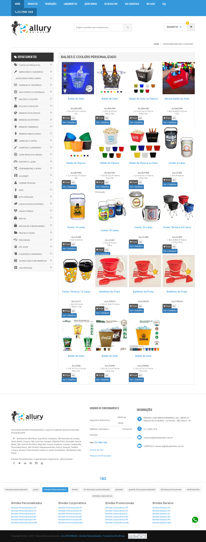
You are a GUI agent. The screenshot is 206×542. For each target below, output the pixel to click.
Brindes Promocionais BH (70, 516)
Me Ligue (151, 3)
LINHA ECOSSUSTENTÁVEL (31, 204)
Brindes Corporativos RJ (116, 513)
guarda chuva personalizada (142, 489)
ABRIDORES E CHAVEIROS (31, 72)
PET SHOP (23, 247)
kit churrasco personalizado (97, 489)
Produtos (33, 3)
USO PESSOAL (26, 268)
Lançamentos (70, 3)
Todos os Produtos (29, 65)
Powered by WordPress (114, 536)
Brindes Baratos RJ (161, 513)
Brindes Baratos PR (161, 519)
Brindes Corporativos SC (116, 511)
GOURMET (24, 176)
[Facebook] (13, 463)
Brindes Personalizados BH (24, 516)
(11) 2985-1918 (25, 12)
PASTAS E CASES (27, 233)
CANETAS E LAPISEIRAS (30, 147)
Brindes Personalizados (55, 489)
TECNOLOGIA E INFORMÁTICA (33, 261)
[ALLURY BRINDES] (27, 417)
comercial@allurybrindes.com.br (158, 438)
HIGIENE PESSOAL (27, 183)
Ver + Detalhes (69, 122)
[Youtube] (42, 463)
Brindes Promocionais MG (70, 522)
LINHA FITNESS (26, 211)
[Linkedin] (25, 463)
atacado (119, 489)
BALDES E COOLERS (28, 99)
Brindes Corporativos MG (117, 522)
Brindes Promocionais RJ (70, 513)
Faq (164, 3)
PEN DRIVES (24, 240)
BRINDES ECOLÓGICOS (29, 113)
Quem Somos (90, 3)
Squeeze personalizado (16, 489)
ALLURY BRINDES (69, 536)
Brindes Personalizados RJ (23, 513)
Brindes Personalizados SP (23, 507)
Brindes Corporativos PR (116, 519)
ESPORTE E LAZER (27, 162)
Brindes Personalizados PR (23, 519)
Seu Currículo (132, 3)
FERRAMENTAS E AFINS (30, 168)
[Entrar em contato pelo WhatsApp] (195, 520)
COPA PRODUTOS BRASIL (31, 155)
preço (36, 489)
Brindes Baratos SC (161, 511)
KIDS (21, 190)
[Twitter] (19, 463)
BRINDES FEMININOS (28, 127)
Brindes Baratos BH (162, 516)
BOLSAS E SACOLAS (28, 106)
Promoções (50, 3)
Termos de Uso (96, 450)
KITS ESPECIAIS (26, 197)
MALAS (22, 218)
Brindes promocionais (171, 489)
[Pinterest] (30, 463)
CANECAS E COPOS (28, 141)
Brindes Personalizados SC (23, 511)
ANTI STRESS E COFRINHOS (32, 92)
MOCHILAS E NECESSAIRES (32, 226)
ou (73, 118)
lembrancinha (193, 489)
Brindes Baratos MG (162, 522)
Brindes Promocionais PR (70, 519)
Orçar (67, 118)
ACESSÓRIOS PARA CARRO (28, 78)
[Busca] (128, 27)
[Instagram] (36, 463)
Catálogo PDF (111, 3)
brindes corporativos (102, 496)
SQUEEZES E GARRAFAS (30, 254)
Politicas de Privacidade (100, 456)
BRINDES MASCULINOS (30, 134)
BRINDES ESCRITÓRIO (29, 120)
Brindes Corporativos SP (116, 507)
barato (75, 489)
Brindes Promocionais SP (70, 507)
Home (17, 3)
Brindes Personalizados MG (24, 522)
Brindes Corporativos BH (116, 516)
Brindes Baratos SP (161, 507)
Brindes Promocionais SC (70, 511)
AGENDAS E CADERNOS (30, 85)
